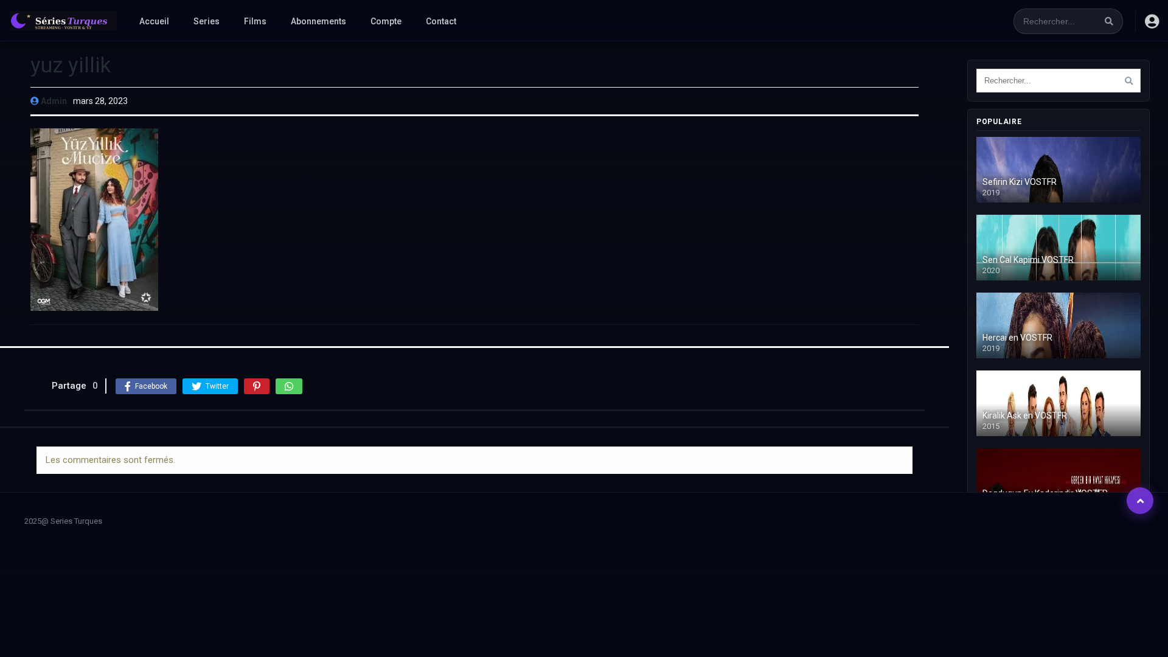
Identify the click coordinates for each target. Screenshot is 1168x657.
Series (206, 21)
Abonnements (318, 21)
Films (255, 21)
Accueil (154, 21)
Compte (385, 21)
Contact (441, 21)
